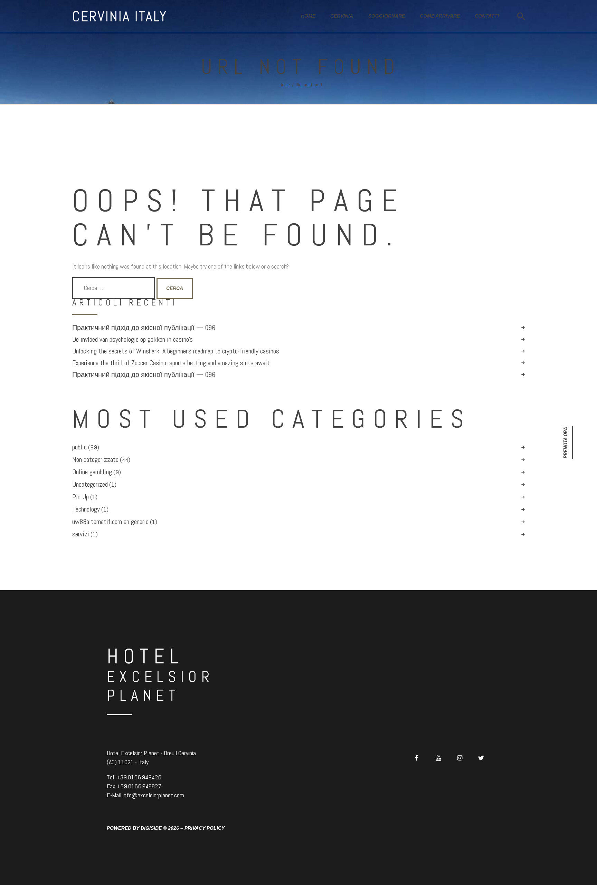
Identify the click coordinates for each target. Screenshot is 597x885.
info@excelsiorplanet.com (153, 795)
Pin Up (80, 496)
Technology (86, 509)
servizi (80, 533)
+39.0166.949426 (138, 777)
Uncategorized (90, 484)
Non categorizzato (95, 459)
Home (284, 85)
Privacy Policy (204, 828)
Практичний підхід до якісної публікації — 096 (143, 327)
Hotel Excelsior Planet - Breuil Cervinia (151, 753)
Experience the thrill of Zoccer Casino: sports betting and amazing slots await (171, 363)
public (79, 446)
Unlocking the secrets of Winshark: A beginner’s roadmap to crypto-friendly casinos (175, 351)
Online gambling (92, 471)
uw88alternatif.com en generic (110, 521)
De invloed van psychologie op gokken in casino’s (132, 339)
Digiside (151, 828)
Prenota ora (565, 442)
